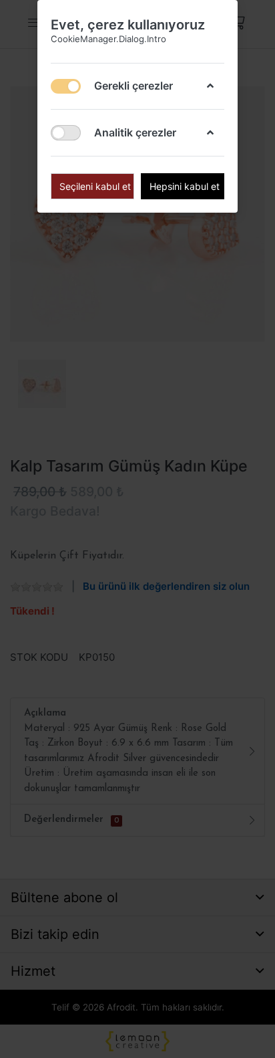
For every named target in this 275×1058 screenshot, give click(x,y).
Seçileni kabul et (95, 186)
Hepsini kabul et (185, 186)
